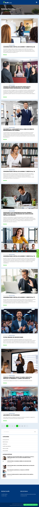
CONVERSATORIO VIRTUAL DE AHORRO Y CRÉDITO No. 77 (19, 297)
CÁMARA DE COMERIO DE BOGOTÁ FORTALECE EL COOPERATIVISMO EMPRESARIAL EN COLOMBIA (17, 87)
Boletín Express (5, 441)
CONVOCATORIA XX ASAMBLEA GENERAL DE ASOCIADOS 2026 (19, 461)
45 (19, 426)
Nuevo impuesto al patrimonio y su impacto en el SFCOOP (18, 469)
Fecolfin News (4, 495)
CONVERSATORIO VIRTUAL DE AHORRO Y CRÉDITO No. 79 (19, 171)
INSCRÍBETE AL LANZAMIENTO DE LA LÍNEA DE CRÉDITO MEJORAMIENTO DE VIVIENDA (18, 130)
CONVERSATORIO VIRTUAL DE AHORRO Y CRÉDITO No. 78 (19, 256)
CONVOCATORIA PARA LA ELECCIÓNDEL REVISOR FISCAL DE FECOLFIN (20, 465)
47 (24, 426)
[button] (30, 505)
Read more (5, 54)
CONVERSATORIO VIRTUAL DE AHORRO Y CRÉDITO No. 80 (19, 46)
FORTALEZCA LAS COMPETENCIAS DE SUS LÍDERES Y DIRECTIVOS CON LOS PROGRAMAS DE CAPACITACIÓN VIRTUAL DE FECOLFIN (18, 214)
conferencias (5, 444)
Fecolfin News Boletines (7, 446)
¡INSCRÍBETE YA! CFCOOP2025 (11, 415)
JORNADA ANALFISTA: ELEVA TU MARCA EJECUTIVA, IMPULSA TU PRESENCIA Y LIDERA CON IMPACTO (17, 378)
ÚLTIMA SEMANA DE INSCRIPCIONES (13, 337)
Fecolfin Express (4, 494)
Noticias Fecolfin (12, 45)
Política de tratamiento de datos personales (28, 494)
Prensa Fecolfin (5, 450)
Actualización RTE (6, 439)
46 (22, 426)
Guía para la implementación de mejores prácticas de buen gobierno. (20, 474)
